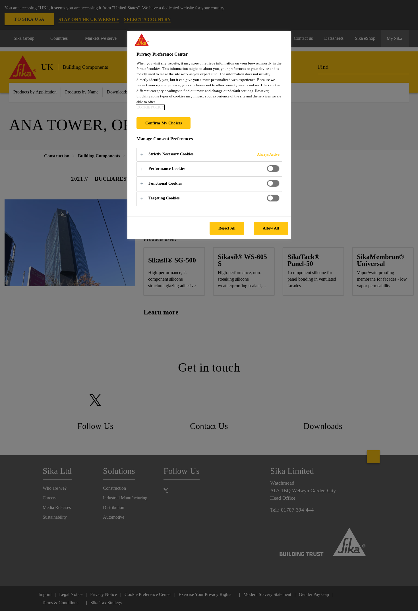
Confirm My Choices (163, 123)
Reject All (226, 228)
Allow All (271, 228)
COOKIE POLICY (150, 107)
